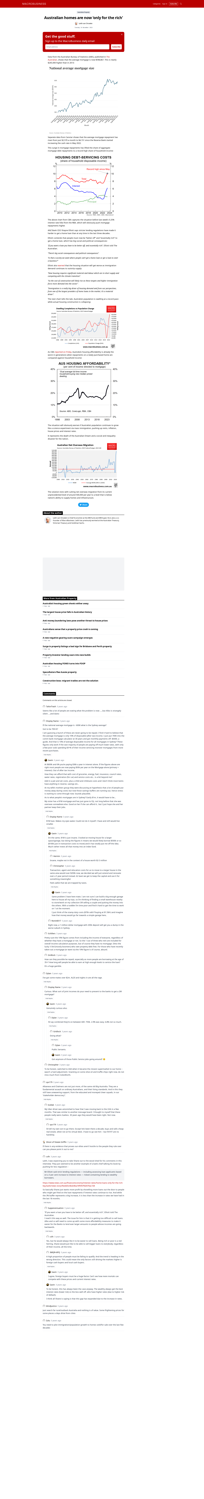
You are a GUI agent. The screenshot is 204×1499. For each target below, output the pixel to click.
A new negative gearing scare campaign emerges (68, 637)
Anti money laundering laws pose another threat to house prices (75, 620)
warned (61, 265)
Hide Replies (47, 755)
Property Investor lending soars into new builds (67, 654)
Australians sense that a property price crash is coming (70, 629)
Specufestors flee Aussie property (60, 672)
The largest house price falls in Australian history (67, 612)
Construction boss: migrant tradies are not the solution (70, 680)
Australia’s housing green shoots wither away (65, 603)
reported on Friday (63, 352)
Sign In (164, 4)
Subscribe (116, 47)
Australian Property (83, 12)
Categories (157, 4)
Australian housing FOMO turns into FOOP (64, 663)
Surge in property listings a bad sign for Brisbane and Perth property (77, 646)
